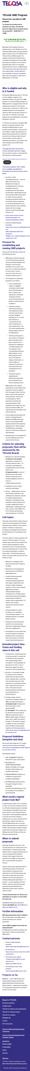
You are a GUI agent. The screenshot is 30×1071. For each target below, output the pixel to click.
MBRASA (5, 979)
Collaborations (6, 1006)
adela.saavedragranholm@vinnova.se (17, 946)
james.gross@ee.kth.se (9, 907)
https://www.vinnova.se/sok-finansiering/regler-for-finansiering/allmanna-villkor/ (15, 218)
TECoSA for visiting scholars (11, 1012)
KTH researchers (7, 1024)
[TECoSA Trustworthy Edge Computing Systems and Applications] (12, 3)
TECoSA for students (8, 1015)
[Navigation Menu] (27, 3)
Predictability (6, 1047)
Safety (4, 1050)
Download (7, 162)
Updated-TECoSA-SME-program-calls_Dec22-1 (14, 159)
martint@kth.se (22, 905)
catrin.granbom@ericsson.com (16, 971)
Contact (4, 1021)
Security (5, 1053)
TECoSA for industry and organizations (14, 1009)
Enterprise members (8, 1003)
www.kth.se (5, 1041)
